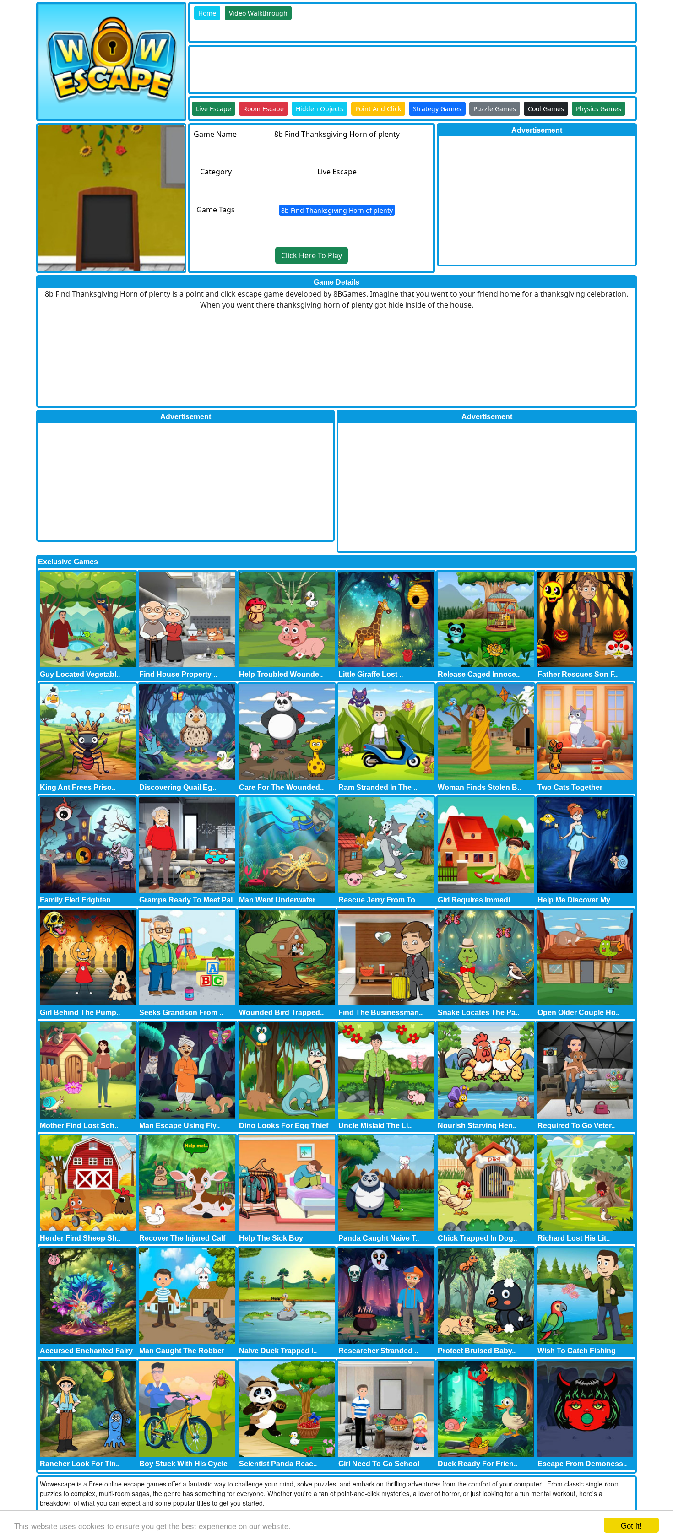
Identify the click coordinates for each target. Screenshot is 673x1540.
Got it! (631, 1525)
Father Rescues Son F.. (577, 674)
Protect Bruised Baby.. (477, 1351)
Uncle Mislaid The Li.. (375, 1125)
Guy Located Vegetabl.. (80, 674)
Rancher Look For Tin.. (79, 1464)
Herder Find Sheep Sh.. (80, 1238)
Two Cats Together (569, 787)
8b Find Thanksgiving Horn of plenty (337, 210)
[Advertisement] (356, 67)
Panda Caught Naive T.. (378, 1238)
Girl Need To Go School (378, 1464)
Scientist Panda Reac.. (278, 1464)
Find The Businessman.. (380, 1012)
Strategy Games (437, 108)
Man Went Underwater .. (280, 900)
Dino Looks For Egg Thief (283, 1125)
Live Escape (213, 108)
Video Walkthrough (258, 13)
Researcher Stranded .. (378, 1351)
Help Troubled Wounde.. (281, 674)
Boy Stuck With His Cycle (183, 1464)
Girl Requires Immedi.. (476, 900)
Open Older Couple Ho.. (578, 1012)
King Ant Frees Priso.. (77, 787)
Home (207, 13)
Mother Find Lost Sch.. (79, 1125)
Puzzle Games (494, 108)
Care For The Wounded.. (281, 787)
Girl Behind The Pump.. (80, 1012)
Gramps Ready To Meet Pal (186, 900)
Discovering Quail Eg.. (177, 787)
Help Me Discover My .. (576, 900)
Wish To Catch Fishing (576, 1351)
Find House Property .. (178, 674)
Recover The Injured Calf (182, 1238)
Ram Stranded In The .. (377, 787)
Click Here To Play (311, 255)
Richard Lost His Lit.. (573, 1238)
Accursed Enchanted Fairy (86, 1351)
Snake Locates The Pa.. (478, 1012)
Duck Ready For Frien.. (477, 1464)
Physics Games (598, 108)
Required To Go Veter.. (576, 1125)
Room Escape (263, 108)
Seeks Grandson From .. (181, 1012)
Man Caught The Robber (181, 1351)
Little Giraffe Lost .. (370, 674)
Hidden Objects (319, 108)
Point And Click (378, 108)
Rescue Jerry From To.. (378, 900)
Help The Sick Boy (271, 1238)
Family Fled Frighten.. (77, 900)
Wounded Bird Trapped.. (281, 1012)
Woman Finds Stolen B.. (479, 787)
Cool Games (546, 108)
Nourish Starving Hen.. (477, 1125)
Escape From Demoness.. (582, 1464)
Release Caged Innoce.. (479, 674)
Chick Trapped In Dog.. (477, 1238)
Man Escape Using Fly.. (179, 1125)
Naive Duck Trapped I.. (278, 1351)
